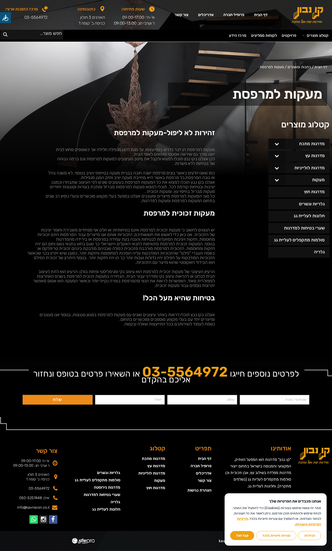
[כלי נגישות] (5, 17)
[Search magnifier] (5, 34)
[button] (315, 35)
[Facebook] (53, 519)
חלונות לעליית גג (106, 509)
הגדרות (309, 535)
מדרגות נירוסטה (107, 487)
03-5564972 (36, 17)
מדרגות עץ (156, 466)
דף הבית (261, 14)
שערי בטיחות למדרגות (102, 494)
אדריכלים (206, 14)
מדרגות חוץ (155, 487)
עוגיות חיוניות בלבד (276, 535)
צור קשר (181, 14)
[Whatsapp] (33, 519)
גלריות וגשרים (108, 472)
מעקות (159, 480)
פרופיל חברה (233, 14)
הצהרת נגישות (199, 490)
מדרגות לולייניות (151, 473)
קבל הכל (242, 535)
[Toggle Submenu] (276, 144)
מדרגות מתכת (153, 458)
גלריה (115, 502)
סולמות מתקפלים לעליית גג (97, 480)
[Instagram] (43, 519)
